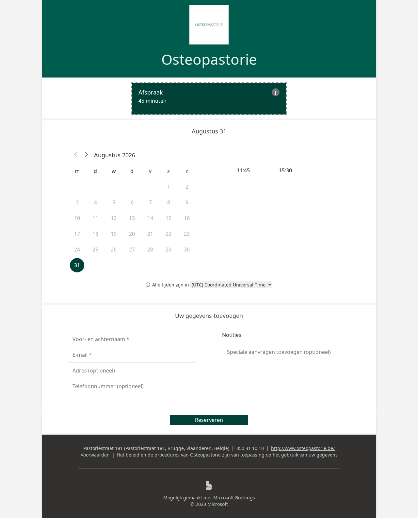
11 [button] (95, 218)
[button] (76, 155)
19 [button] (114, 233)
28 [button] (150, 249)
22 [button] (168, 233)
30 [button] (187, 249)
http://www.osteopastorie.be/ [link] (303, 448)
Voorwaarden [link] (95, 455)
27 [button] (132, 249)
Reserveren (209, 419)
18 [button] (95, 233)
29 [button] (168, 249)
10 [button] (77, 218)
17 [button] (77, 233)
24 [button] (77, 249)
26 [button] (114, 249)
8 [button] (168, 202)
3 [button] (77, 202)
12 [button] (114, 218)
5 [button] (113, 202)
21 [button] (150, 233)
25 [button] (95, 249)
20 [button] (132, 233)
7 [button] (150, 202)
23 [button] (187, 233)
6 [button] (132, 202)
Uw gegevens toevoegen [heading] (209, 315)
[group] (286, 170)
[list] (209, 98)
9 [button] (186, 202)
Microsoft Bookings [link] (234, 497)
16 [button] (187, 218)
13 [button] (132, 218)
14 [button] (150, 218)
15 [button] (168, 218)
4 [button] (95, 202)
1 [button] (168, 186)
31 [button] (77, 265)
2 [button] (186, 186)
